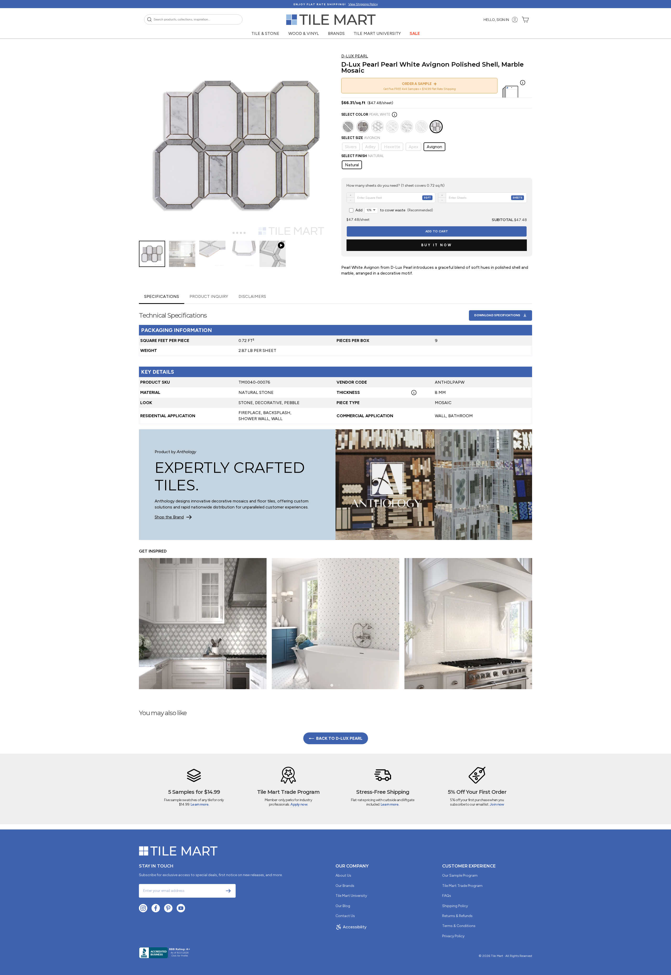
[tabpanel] (335, 364)
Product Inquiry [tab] (209, 296)
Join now (497, 804)
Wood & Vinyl (303, 33)
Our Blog (343, 906)
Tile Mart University (377, 33)
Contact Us (345, 916)
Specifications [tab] (161, 296)
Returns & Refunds (457, 916)
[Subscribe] (228, 891)
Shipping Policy (455, 906)
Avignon (434, 146)
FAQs (446, 895)
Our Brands (345, 885)
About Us (343, 875)
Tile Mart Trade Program (462, 885)
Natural (352, 164)
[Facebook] (155, 908)
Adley (370, 146)
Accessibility (354, 926)
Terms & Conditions (458, 926)
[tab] (229, 233)
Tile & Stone (265, 33)
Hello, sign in (496, 20)
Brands (336, 33)
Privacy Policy (453, 936)
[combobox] (193, 19)
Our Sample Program (460, 875)
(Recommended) (394, 210)
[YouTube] (181, 908)
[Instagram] (143, 908)
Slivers (351, 146)
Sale (415, 33)
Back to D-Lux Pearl (339, 738)
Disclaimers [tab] (252, 296)
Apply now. (299, 804)
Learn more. (200, 804)
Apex (413, 146)
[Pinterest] (168, 908)
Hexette (392, 146)
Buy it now (436, 245)
